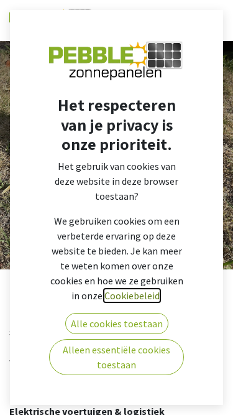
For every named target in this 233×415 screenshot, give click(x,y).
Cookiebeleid (132, 295)
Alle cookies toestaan (117, 323)
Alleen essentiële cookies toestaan (116, 357)
